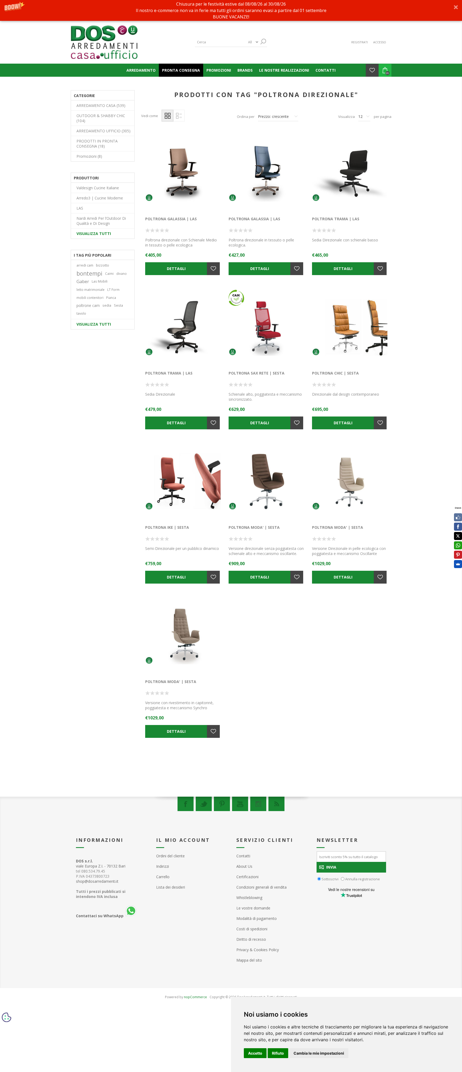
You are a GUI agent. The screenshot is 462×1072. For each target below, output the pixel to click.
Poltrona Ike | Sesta (167, 527)
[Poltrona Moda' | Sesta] (266, 481)
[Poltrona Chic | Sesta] (349, 327)
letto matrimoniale (90, 289)
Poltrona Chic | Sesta (335, 373)
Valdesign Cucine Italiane (97, 187)
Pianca (111, 297)
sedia (106, 305)
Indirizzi (162, 866)
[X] (458, 536)
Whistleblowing (249, 897)
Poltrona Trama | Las (335, 218)
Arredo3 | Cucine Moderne (99, 197)
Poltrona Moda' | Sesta (254, 527)
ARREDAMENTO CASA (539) (100, 105)
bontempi (89, 273)
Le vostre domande (253, 908)
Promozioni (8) (89, 156)
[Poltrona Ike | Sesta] (183, 481)
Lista (179, 116)
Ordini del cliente (170, 855)
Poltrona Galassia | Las (171, 218)
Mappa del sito (249, 960)
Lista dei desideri (170, 887)
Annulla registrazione (362, 878)
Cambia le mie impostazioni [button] (319, 1053)
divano (121, 273)
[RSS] (276, 804)
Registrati (359, 42)
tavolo (81, 313)
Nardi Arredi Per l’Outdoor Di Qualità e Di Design (101, 221)
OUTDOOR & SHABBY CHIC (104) (100, 118)
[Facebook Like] (458, 517)
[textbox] (220, 42)
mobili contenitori (89, 297)
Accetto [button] (255, 1053)
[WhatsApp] (458, 545)
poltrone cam (88, 305)
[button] (231, 10)
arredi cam (84, 265)
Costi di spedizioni (251, 928)
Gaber (82, 281)
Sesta (118, 305)
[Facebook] (186, 804)
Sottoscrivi (330, 878)
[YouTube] (240, 804)
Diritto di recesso (251, 939)
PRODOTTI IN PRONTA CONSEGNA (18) (97, 143)
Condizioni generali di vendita (261, 887)
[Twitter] (204, 804)
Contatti (243, 855)
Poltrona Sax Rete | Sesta (256, 373)
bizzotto (102, 265)
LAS (79, 208)
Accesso (379, 42)
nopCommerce (195, 997)
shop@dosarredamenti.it (97, 881)
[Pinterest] (222, 804)
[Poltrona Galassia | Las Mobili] (183, 173)
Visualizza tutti (93, 233)
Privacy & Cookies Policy (257, 949)
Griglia (167, 116)
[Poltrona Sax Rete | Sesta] (266, 327)
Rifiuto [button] (278, 1053)
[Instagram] (258, 804)
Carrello (163, 876)
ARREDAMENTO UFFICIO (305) (103, 130)
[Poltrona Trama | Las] (349, 173)
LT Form (113, 289)
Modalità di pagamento (256, 918)
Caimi (109, 273)
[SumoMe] (458, 564)
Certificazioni (247, 876)
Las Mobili (99, 281)
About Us (244, 866)
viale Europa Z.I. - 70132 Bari (100, 863)
